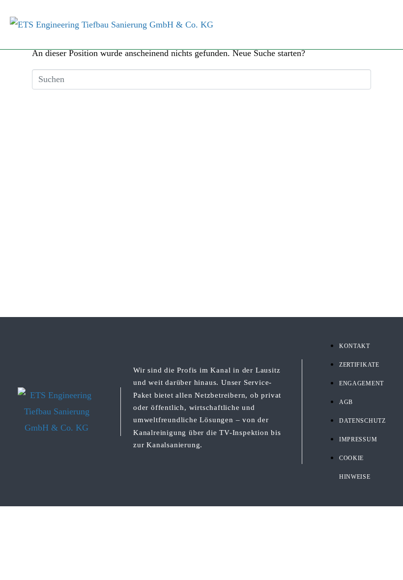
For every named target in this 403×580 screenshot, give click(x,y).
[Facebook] (123, 17)
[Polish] (396, 16)
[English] (379, 16)
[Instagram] (139, 17)
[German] (362, 16)
